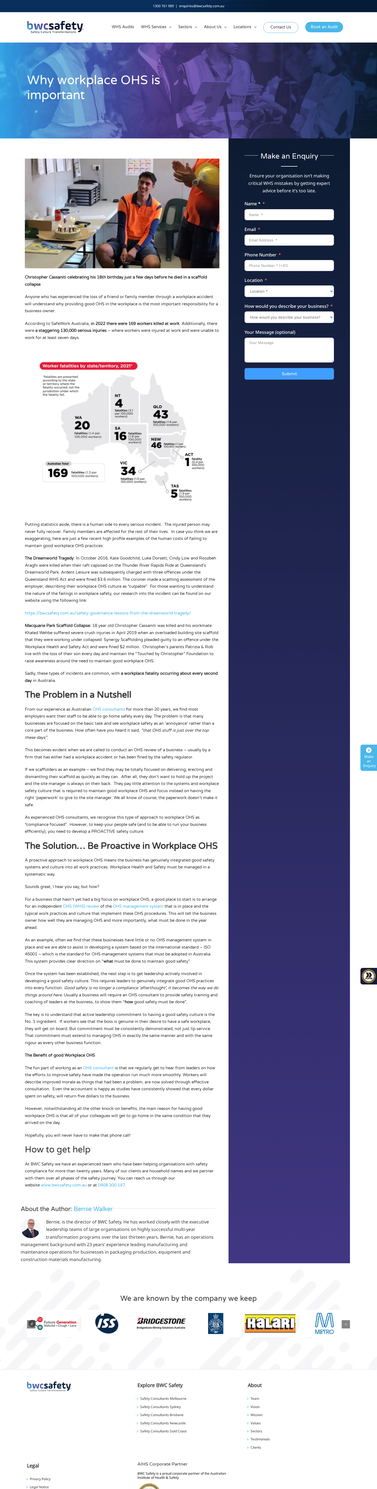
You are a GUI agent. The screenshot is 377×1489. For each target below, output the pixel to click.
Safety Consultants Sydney (160, 1407)
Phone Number (261, 255)
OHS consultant (98, 1067)
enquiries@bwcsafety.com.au (201, 6)
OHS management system (138, 906)
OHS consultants (108, 709)
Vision (255, 1407)
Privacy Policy (40, 1479)
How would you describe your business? (286, 306)
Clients (256, 1447)
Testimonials (260, 1439)
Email (250, 229)
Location (254, 280)
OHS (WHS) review (81, 906)
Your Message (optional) (270, 332)
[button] (31, 1324)
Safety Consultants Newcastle (163, 1423)
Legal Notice (39, 1487)
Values (256, 1423)
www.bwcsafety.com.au (64, 1185)
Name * (253, 204)
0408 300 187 (111, 1185)
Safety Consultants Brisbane (162, 1415)
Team (255, 1399)
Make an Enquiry (369, 761)
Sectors (256, 1431)
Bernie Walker (93, 1209)
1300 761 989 (163, 6)
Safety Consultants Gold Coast (163, 1431)
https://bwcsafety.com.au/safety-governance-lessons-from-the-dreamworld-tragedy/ (108, 613)
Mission (256, 1415)
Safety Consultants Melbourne (163, 1399)
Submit (289, 374)
